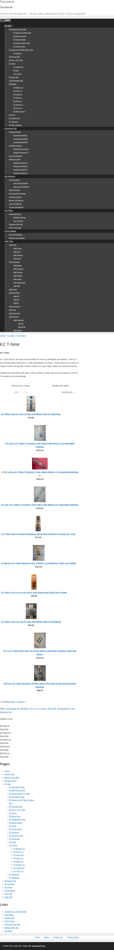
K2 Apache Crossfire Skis (22, 33)
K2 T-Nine (12, 84)
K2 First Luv (17, 91)
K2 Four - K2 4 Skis (17, 810)
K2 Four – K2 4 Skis (16, 60)
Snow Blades (10, 231)
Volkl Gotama (18, 272)
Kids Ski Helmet (14, 190)
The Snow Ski (6, 7)
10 (19, 702)
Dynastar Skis (10, 781)
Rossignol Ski (10, 128)
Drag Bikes (9, 915)
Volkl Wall (16, 286)
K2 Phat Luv (17, 101)
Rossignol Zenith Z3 (20, 166)
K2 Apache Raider (19, 39)
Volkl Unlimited (18, 320)
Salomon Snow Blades (17, 238)
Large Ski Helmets (15, 204)
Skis (73, 709)
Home (2, 336)
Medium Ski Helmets (16, 200)
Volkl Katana (17, 276)
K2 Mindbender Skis (16, 81)
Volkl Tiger (12, 310)
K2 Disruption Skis (16, 797)
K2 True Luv (17, 108)
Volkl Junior (13, 289)
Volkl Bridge (17, 265)
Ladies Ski (51, 709)
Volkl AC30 (21, 327)
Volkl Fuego (17, 248)
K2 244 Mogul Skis (16, 787)
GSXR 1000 (9, 918)
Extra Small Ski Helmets (17, 193)
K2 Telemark (13, 122)
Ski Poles (8, 210)
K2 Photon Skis (14, 118)
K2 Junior (12, 64)
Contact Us (58, 937)
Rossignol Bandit (15, 132)
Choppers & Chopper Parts (15, 912)
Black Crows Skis (11, 778)
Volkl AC (20, 324)
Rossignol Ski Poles (16, 224)
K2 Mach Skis (13, 77)
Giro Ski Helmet (14, 180)
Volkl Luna (17, 252)
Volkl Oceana (18, 255)
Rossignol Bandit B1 (20, 135)
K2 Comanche (18, 67)
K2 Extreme (17, 53)
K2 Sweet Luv (18, 105)
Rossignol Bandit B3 (20, 142)
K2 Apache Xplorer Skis (21, 43)
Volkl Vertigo (17, 330)
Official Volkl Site (11, 928)
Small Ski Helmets (15, 197)
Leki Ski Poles (18, 221)
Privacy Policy (73, 937)
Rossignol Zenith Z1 (20, 163)
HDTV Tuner (9, 921)
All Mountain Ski (12, 709)
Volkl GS (16, 296)
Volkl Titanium (14, 317)
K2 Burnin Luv (18, 87)
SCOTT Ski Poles (15, 228)
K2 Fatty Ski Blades (16, 235)
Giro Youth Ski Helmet (21, 187)
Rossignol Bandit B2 (20, 139)
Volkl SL (16, 303)
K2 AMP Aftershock (17, 790)
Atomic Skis (9, 774)
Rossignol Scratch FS (20, 152)
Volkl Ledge (17, 279)
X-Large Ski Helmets (16, 207)
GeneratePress (38, 946)
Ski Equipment (63, 709)
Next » (23, 702)
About (46, 937)
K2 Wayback (14, 878)
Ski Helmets (9, 176)
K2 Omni (12, 115)
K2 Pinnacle (14, 832)
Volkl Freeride (18, 269)
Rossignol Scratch (15, 146)
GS (31, 709)
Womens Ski (5, 712)
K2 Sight (12, 842)
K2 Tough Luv (19, 868)
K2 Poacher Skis (16, 836)
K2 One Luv (17, 98)
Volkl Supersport (14, 306)
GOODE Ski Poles (19, 217)
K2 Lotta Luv (17, 94)
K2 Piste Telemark (15, 125)
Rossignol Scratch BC (21, 149)
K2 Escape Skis (14, 57)
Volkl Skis (8, 241)
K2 (35, 709)
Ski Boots (8, 931)
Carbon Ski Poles (15, 214)
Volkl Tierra (17, 258)
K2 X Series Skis (19, 46)
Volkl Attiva (12, 245)
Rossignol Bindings (15, 156)
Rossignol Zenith (15, 159)
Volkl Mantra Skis (19, 282)
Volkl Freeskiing (14, 262)
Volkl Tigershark (14, 313)
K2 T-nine (41, 709)
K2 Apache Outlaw (19, 36)
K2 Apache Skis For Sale (17, 29)
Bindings (24, 709)
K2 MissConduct (19, 111)
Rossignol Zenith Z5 (20, 170)
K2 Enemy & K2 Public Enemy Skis (21, 50)
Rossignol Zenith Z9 (20, 173)
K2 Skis (7, 26)
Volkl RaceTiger (14, 293)
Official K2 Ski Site (12, 924)
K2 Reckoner (14, 839)
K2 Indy (16, 70)
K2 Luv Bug (17, 74)
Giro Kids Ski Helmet (20, 183)
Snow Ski (8, 894)
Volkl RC (16, 299)
